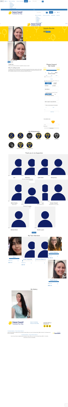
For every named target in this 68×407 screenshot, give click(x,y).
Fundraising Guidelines (24, 334)
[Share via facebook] (43, 31)
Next (53, 107)
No (55, 94)
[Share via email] (45, 31)
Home (2, 1)
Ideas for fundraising (12, 1)
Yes (48, 94)
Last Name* (54, 85)
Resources (58, 15)
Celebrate (37, 19)
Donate (30, 1)
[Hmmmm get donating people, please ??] (14, 304)
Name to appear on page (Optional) (50, 101)
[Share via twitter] (44, 31)
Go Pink (11, 7)
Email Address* (47, 89)
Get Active (11, 3)
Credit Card (52, 111)
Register (26, 1)
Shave (11, 2)
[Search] (43, 1)
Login (34, 9)
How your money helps (20, 1)
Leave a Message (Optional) (49, 95)
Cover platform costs (47, 118)
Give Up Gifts (12, 5)
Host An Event (12, 4)
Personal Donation (48, 83)
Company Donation (55, 83)
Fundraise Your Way (13, 8)
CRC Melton (45, 30)
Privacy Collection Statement (33, 334)
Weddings (11, 6)
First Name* (46, 85)
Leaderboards (53, 15)
